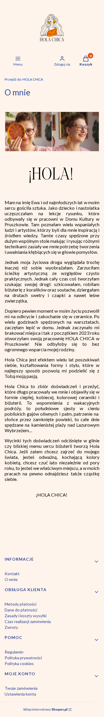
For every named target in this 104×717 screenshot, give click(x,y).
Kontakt (12, 573)
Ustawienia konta (20, 693)
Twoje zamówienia (21, 688)
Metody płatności (20, 604)
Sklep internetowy (45, 709)
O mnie (11, 579)
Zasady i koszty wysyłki (26, 615)
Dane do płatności (21, 609)
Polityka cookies (19, 663)
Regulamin (14, 651)
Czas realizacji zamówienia (28, 621)
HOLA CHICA (24, 79)
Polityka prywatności (23, 657)
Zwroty (11, 627)
